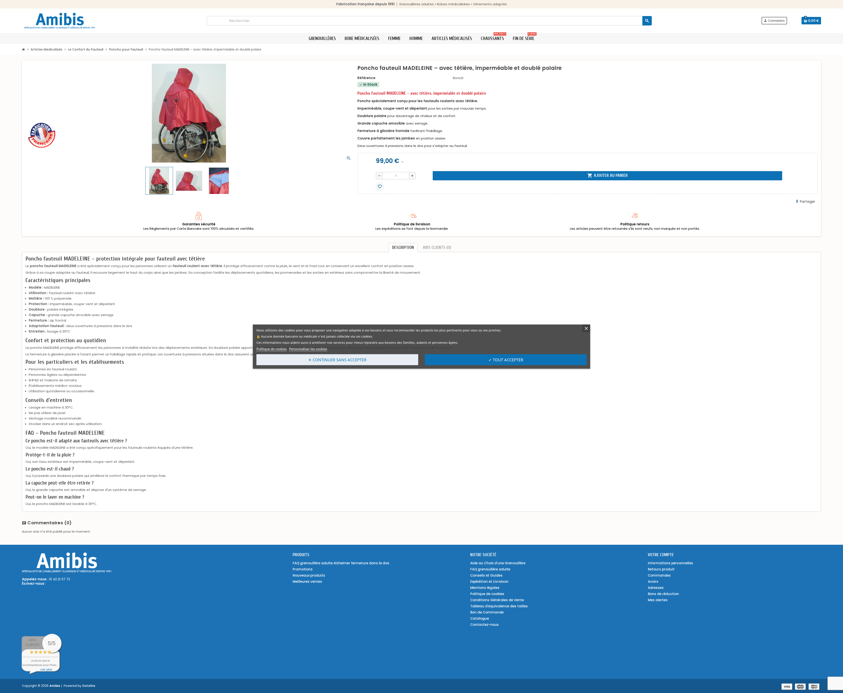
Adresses (656, 587)
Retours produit (661, 569)
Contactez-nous (484, 624)
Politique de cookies (271, 348)
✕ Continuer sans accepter (337, 359)
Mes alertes (658, 600)
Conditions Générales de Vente (497, 600)
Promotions (303, 569)
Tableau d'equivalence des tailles (499, 606)
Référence (366, 78)
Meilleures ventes (307, 581)
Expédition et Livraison (489, 581)
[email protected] (62, 583)
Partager (807, 201)
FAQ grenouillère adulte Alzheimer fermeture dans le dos (341, 563)
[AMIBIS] (59, 20)
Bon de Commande (487, 612)
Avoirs (653, 581)
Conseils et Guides (486, 575)
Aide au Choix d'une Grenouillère (497, 563)
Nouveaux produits (309, 575)
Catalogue (479, 618)
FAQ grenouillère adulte (490, 569)
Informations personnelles (670, 563)
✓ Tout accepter (505, 359)
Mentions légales (484, 587)
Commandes (659, 575)
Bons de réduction (663, 594)
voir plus (46, 669)
